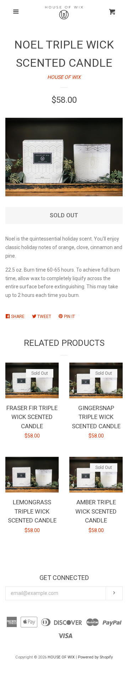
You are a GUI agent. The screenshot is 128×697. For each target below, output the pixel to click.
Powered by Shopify (95, 657)
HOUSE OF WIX (64, 77)
